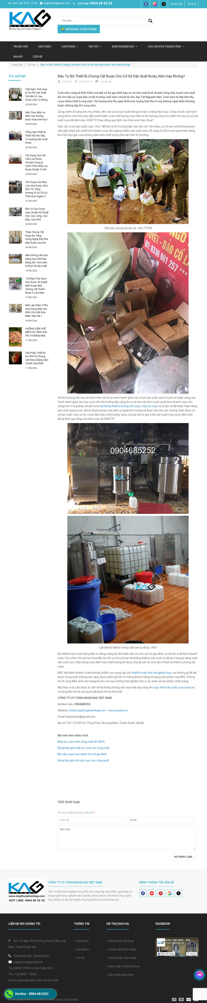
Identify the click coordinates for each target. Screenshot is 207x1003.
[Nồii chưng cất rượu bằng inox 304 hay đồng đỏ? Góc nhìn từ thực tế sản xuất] (15, 258)
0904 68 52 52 (101, 3)
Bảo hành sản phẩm (121, 974)
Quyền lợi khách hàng (122, 949)
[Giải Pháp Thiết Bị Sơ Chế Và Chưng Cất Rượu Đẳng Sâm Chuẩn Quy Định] (15, 358)
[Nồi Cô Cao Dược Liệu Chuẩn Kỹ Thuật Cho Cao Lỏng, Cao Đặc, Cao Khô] (15, 212)
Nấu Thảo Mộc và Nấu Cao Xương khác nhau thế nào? (36, 116)
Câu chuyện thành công (164, 46)
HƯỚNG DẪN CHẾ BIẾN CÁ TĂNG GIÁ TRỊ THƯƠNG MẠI (36, 332)
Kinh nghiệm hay (123, 46)
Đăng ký (191, 3)
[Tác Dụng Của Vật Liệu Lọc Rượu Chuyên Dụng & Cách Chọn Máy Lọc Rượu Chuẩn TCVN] (15, 159)
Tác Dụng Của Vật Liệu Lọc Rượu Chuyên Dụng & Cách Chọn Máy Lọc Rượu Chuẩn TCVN (36, 162)
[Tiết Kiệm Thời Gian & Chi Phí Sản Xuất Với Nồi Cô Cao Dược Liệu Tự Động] (15, 94)
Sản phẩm (82, 949)
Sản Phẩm (68, 46)
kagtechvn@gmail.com (57, 3)
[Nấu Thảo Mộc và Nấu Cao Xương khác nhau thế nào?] (15, 115)
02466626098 (22, 956)
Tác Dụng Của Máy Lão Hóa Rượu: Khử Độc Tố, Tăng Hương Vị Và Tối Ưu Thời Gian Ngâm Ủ (36, 189)
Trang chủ (20, 46)
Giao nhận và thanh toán (124, 966)
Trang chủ (82, 941)
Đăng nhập (177, 3)
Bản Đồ (17, 56)
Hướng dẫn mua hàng (122, 957)
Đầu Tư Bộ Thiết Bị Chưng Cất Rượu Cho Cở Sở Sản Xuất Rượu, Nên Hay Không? (121, 76)
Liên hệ (37, 56)
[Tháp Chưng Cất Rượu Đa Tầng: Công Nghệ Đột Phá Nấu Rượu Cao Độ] (15, 237)
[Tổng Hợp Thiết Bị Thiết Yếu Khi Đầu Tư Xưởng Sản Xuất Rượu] (15, 135)
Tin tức (93, 46)
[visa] (185, 999)
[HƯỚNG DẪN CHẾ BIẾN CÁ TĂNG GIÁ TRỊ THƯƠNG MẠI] (15, 337)
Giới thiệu (44, 46)
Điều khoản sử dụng (121, 941)
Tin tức (80, 957)
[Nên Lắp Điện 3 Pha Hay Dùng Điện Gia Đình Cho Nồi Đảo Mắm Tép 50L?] (15, 308)
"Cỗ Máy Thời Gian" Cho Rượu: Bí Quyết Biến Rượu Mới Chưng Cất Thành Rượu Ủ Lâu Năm (36, 285)
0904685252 (42, 956)
